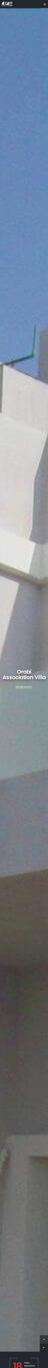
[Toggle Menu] (44, 4)
